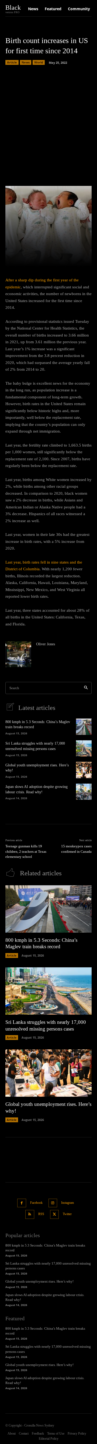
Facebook (36, 1203)
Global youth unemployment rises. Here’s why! (39, 1281)
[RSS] (29, 1214)
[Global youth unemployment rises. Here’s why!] (84, 770)
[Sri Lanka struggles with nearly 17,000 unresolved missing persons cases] (84, 748)
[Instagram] (52, 1203)
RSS (41, 1214)
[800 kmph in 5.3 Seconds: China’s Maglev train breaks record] (84, 727)
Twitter (67, 1214)
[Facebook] (21, 1203)
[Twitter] (54, 1214)
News (26, 62)
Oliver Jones (45, 644)
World (38, 62)
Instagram (67, 1203)
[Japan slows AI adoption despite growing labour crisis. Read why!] (84, 792)
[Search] (86, 688)
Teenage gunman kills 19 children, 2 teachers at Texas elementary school (25, 851)
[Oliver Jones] (18, 654)
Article (12, 62)
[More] (81, 259)
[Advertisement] (48, 124)
